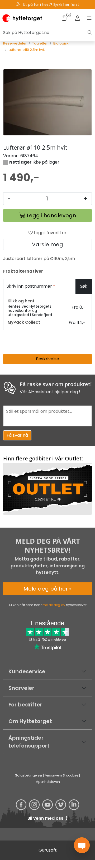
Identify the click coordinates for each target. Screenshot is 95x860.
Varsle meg (47, 244)
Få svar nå (17, 435)
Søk (83, 286)
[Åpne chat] (82, 845)
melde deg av (53, 605)
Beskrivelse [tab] (47, 359)
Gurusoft (48, 850)
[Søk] (90, 32)
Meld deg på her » (47, 588)
